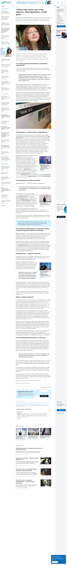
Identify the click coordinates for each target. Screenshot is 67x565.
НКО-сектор (26, 22)
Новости (17, 454)
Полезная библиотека (60, 20)
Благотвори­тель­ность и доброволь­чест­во (29, 476)
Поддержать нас (59, 23)
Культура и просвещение (20, 22)
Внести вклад (44, 396)
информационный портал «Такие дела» (28, 402)
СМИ (36, 402)
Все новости (3, 205)
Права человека (30, 22)
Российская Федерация (21, 401)
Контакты (58, 15)
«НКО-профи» (25, 53)
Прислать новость (60, 19)
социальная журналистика (45, 402)
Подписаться (61, 26)
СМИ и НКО (38, 402)
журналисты (20, 402)
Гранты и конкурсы (25, 454)
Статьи (17, 7)
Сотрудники (59, 16)
